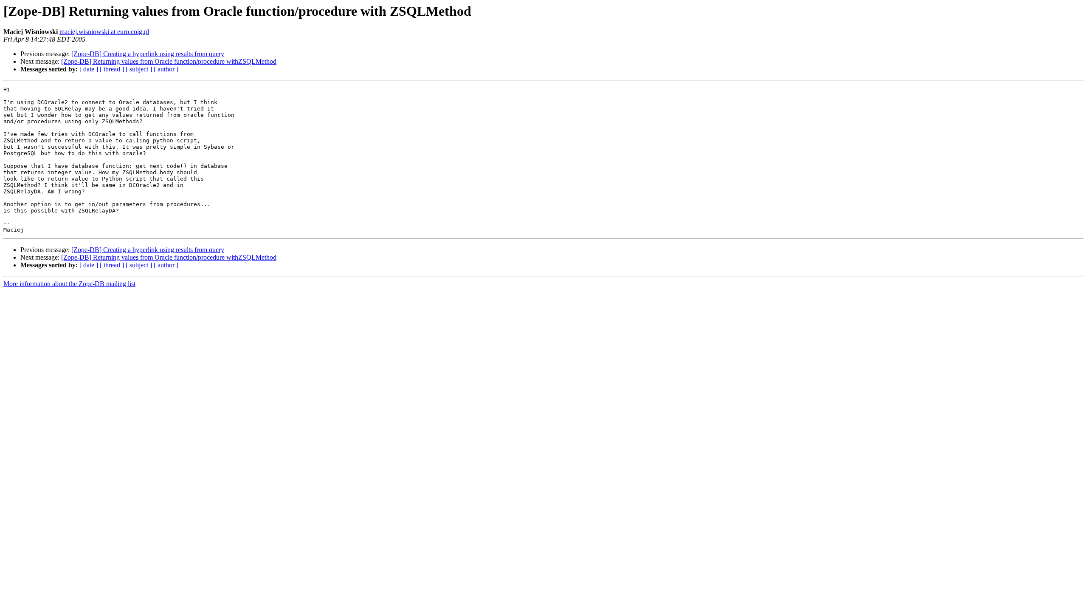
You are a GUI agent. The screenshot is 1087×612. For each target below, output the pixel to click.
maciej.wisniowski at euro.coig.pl (104, 31)
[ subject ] (139, 69)
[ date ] (88, 69)
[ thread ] (112, 69)
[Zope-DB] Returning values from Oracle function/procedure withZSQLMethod (168, 61)
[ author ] (166, 69)
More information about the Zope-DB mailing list (69, 283)
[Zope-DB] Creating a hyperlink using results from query (147, 53)
